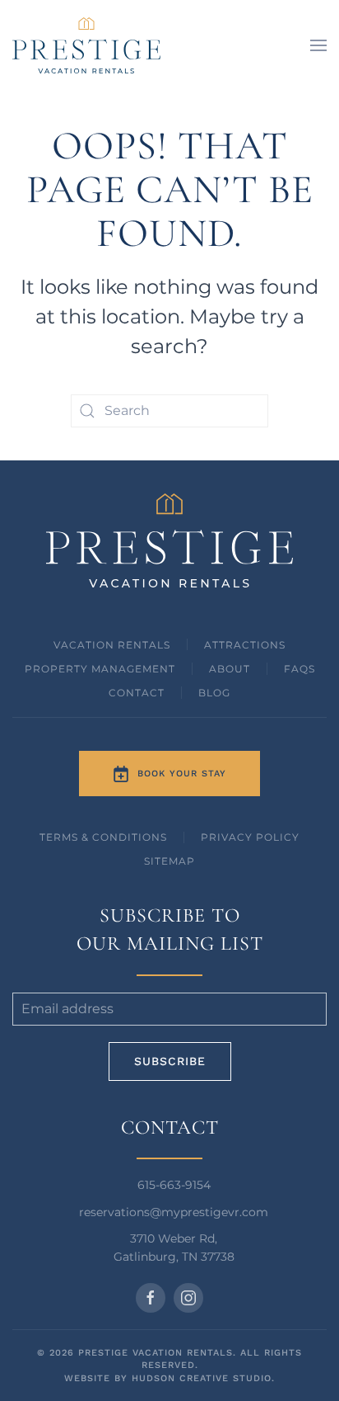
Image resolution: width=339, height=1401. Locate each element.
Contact (137, 692)
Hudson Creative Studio (202, 1378)
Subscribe (170, 1061)
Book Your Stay (181, 773)
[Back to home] (86, 45)
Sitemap (169, 861)
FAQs (299, 669)
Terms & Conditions (103, 837)
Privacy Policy (250, 837)
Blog (214, 692)
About (229, 669)
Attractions (245, 645)
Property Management (100, 669)
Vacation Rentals (111, 645)
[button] (318, 45)
